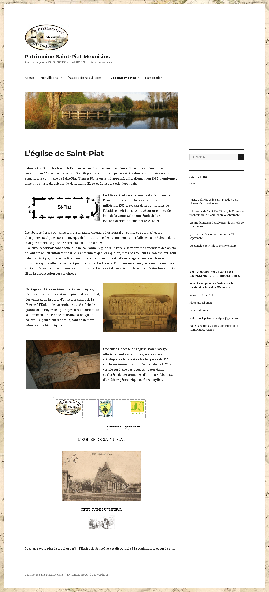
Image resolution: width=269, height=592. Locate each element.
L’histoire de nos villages (84, 78)
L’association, (154, 78)
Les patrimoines (123, 78)
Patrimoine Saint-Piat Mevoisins (67, 56)
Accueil (30, 78)
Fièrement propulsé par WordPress (88, 574)
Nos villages (49, 78)
